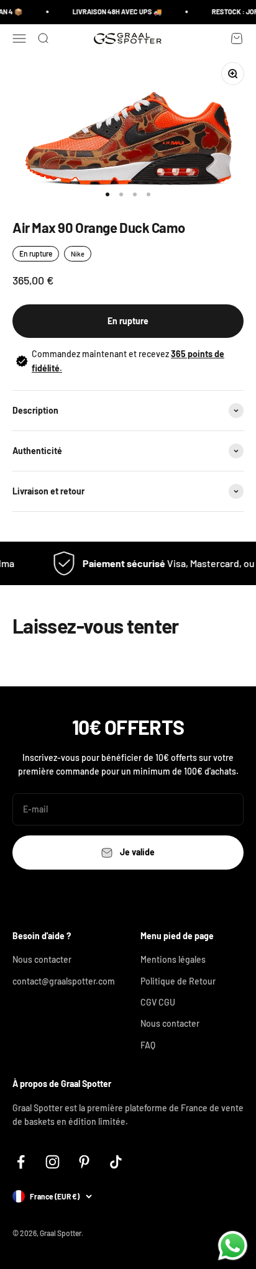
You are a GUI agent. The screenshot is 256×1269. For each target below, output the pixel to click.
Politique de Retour (178, 981)
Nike (78, 254)
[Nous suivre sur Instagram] (52, 1161)
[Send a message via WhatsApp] (233, 1246)
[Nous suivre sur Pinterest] (84, 1161)
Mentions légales (173, 959)
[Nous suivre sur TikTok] (115, 1161)
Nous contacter (41, 959)
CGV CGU (157, 1002)
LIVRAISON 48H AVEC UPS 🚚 (114, 11)
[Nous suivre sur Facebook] (20, 1161)
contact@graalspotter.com (63, 981)
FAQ (147, 1045)
